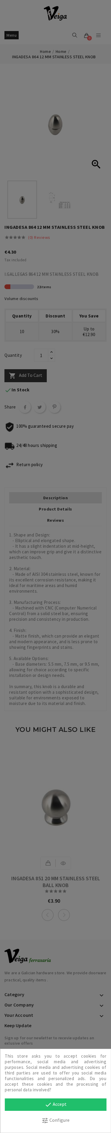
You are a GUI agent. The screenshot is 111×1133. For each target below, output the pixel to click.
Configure (55, 1120)
